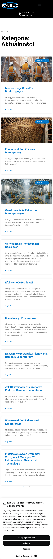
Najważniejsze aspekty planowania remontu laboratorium (26, 355)
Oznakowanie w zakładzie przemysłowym (21, 212)
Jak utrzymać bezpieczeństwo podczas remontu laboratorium (24, 388)
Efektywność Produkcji (19, 282)
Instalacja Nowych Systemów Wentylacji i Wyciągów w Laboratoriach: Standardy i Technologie (22, 458)
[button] (39, 5)
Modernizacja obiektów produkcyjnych (19, 90)
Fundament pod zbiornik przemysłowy (20, 151)
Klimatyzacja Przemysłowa (21, 318)
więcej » (8, 109)
